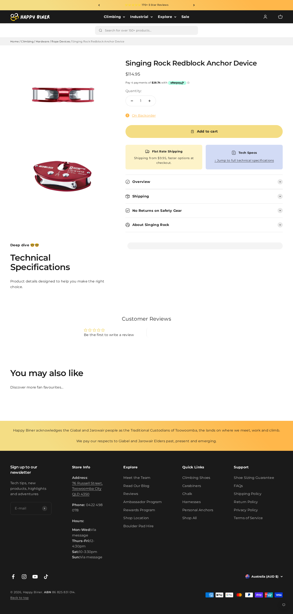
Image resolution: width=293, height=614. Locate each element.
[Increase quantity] (149, 101)
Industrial (139, 17)
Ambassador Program (142, 502)
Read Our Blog (136, 486)
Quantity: (133, 91)
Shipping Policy (247, 494)
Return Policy (246, 502)
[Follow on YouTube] (35, 577)
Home (14, 41)
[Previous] (99, 5)
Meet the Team (136, 478)
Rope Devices (60, 41)
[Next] (194, 5)
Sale (185, 17)
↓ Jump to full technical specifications (244, 160)
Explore (165, 17)
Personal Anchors (197, 510)
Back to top (19, 598)
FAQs (238, 486)
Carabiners (191, 486)
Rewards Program (139, 510)
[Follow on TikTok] (46, 577)
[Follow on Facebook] (13, 577)
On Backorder (144, 116)
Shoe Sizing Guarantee (254, 478)
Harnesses (191, 502)
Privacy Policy (246, 510)
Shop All (189, 518)
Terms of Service (248, 518)
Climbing (112, 17)
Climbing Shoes (196, 478)
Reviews (130, 494)
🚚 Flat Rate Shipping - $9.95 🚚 (146, 5)
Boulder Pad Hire (138, 526)
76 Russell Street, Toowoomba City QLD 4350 (87, 488)
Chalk (187, 494)
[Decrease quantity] (132, 101)
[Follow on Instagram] (24, 577)
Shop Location (136, 518)
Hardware (42, 41)
